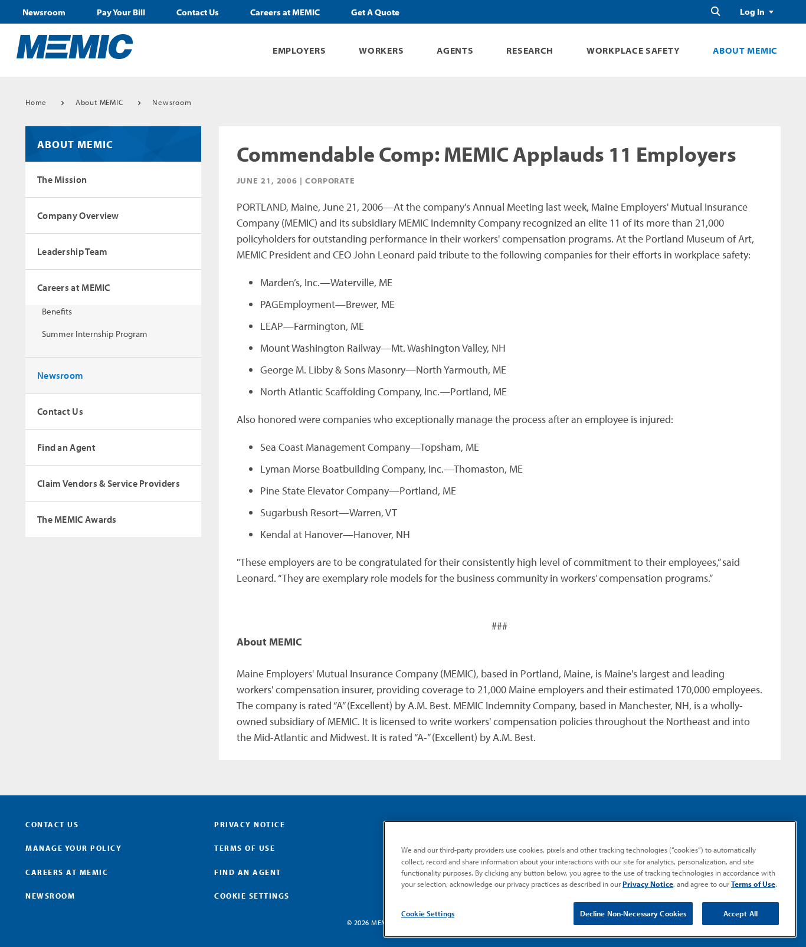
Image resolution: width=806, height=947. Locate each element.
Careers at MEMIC (285, 12)
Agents (455, 50)
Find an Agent (66, 447)
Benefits (57, 311)
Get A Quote (375, 12)
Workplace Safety (633, 50)
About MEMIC (745, 50)
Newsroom (43, 12)
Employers (299, 50)
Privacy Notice (249, 824)
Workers (381, 50)
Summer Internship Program (95, 333)
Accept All (740, 913)
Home (36, 102)
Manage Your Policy (73, 848)
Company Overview (78, 215)
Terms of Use (244, 848)
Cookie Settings (427, 913)
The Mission (62, 179)
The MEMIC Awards (77, 519)
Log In (752, 11)
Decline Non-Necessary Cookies (633, 913)
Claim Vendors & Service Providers (108, 483)
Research (529, 50)
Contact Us (197, 12)
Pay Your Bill (121, 12)
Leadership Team (72, 251)
